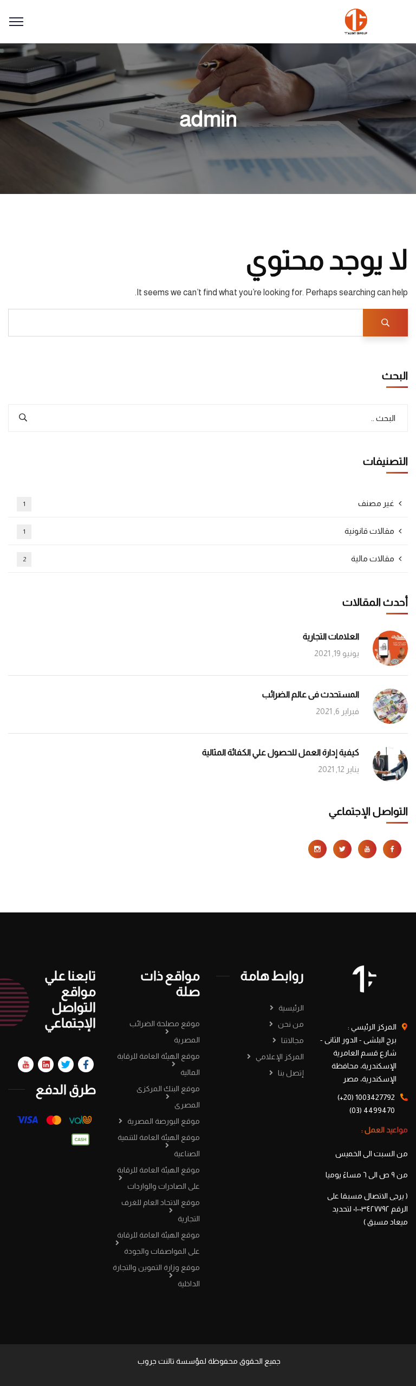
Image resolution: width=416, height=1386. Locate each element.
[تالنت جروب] (356, 20)
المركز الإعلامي (280, 1056)
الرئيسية (291, 1007)
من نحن (291, 1024)
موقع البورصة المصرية (163, 1121)
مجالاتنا (292, 1040)
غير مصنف (209, 503)
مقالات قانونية (209, 530)
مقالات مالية (209, 558)
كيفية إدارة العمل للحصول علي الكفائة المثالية (280, 752)
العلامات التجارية (331, 636)
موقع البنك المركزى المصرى (168, 1096)
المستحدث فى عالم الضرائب (310, 694)
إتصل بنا (291, 1072)
